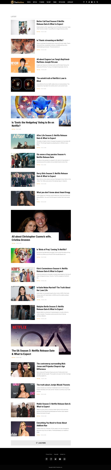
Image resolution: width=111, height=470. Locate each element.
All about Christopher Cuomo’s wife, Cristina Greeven (31, 238)
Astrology (70, 2)
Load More (42, 443)
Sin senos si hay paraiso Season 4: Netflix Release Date (51, 155)
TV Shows (41, 2)
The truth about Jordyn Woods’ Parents (53, 384)
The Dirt (49, 2)
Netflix (35, 2)
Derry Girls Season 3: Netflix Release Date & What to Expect (52, 174)
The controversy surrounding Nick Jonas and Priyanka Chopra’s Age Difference (51, 366)
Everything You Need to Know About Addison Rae (52, 424)
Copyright (56, 454)
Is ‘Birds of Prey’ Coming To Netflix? (52, 249)
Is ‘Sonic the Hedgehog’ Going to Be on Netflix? (33, 124)
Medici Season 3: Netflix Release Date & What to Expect (54, 405)
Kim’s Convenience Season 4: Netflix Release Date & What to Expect (52, 269)
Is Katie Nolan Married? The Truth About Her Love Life (53, 288)
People (29, 2)
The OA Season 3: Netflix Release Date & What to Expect (33, 352)
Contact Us (62, 454)
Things (54, 2)
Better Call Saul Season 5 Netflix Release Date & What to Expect (50, 22)
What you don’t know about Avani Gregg (53, 192)
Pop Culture (62, 2)
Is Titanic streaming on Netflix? (50, 40)
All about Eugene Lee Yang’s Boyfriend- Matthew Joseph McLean (53, 60)
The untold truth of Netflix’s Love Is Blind (51, 79)
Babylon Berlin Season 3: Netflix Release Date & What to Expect (50, 307)
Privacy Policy (49, 454)
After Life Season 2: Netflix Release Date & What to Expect (52, 136)
